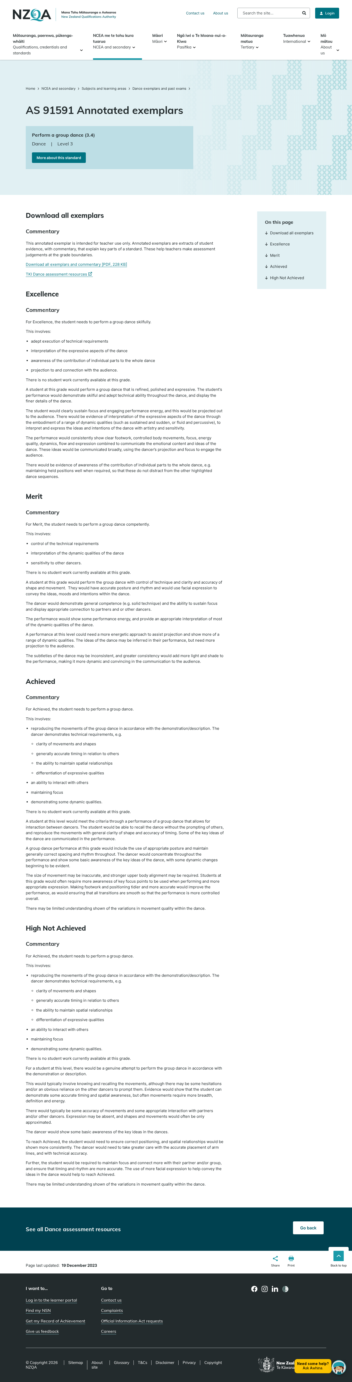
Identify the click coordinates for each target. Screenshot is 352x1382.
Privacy (189, 1362)
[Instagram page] (265, 1289)
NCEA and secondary (58, 88)
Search (304, 13)
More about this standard (59, 157)
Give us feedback (42, 1331)
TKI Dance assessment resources (59, 274)
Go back (308, 1227)
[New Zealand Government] (292, 1365)
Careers (108, 1331)
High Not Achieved (287, 277)
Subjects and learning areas (104, 88)
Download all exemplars (292, 232)
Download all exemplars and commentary (76, 264)
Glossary (121, 1362)
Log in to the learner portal (51, 1300)
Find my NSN (38, 1310)
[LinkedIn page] (275, 1289)
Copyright (213, 1362)
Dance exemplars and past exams (159, 88)
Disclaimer (165, 1362)
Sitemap (75, 1362)
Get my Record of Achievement (55, 1320)
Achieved (278, 266)
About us (220, 13)
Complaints (112, 1310)
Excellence (280, 244)
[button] (275, 1262)
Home (31, 88)
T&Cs (142, 1362)
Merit (275, 255)
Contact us (195, 13)
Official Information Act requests (132, 1320)
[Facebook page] (254, 1289)
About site (97, 1365)
